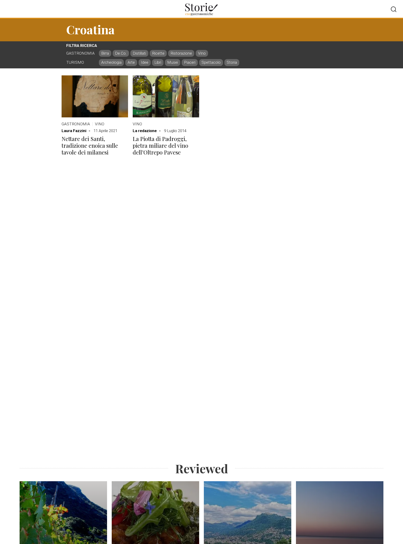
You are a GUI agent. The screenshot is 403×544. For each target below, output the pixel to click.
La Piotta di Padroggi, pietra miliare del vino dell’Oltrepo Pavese (160, 145)
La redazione (145, 130)
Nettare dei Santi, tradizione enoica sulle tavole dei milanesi (90, 145)
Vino (99, 124)
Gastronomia (76, 124)
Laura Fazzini (74, 130)
